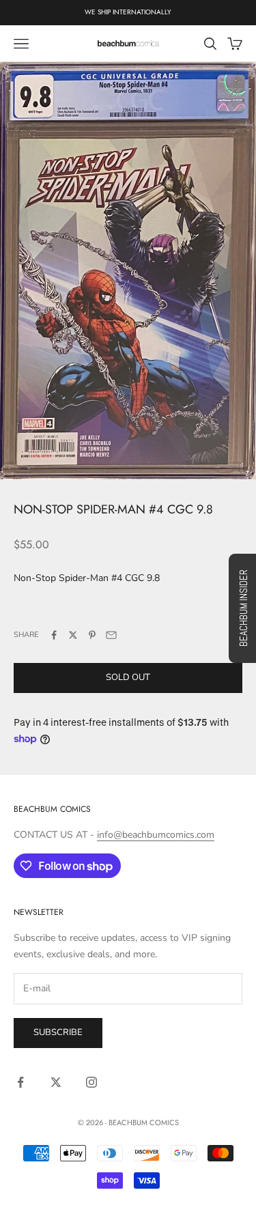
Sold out (128, 677)
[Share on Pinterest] (92, 635)
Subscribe (58, 1032)
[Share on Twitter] (73, 635)
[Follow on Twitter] (56, 1082)
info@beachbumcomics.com (155, 834)
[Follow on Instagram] (91, 1082)
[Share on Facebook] (53, 635)
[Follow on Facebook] (20, 1082)
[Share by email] (111, 635)
